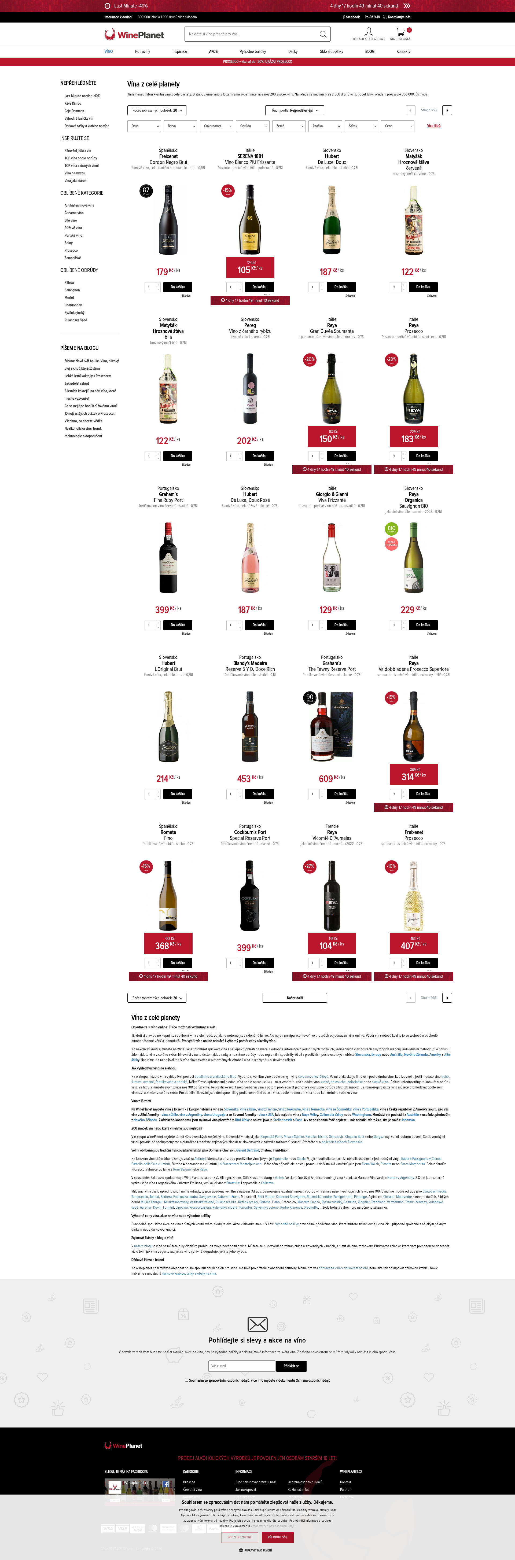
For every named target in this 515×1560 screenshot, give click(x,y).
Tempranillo (139, 1197)
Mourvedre (403, 1197)
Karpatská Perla (271, 1137)
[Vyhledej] (323, 34)
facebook (353, 17)
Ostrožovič (336, 1137)
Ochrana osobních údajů (313, 1380)
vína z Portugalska (365, 1109)
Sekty (69, 243)
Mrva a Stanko (294, 1137)
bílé (314, 1077)
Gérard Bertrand (247, 1150)
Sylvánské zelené (266, 1207)
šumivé (136, 1082)
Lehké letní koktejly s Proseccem (88, 376)
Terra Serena (182, 1169)
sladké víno (380, 1082)
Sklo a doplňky (331, 51)
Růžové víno (73, 228)
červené (304, 1077)
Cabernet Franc (228, 1197)
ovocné (148, 1082)
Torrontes (245, 1207)
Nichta (322, 1137)
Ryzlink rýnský (74, 313)
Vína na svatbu (75, 173)
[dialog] (257, 1527)
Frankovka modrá (185, 1197)
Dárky (293, 51)
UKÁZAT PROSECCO (278, 62)
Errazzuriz (233, 1183)
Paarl (298, 1120)
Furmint (168, 1207)
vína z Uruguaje (215, 1115)
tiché (445, 1077)
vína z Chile (170, 1115)
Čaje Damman (74, 111)
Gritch (279, 1178)
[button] (257, 1550)
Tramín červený (416, 1202)
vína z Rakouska (289, 1109)
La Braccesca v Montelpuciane (240, 1164)
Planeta (386, 1164)
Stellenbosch (282, 1120)
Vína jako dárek (75, 181)
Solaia (301, 1159)
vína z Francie (267, 1109)
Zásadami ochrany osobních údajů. (273, 1526)
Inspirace (179, 51)
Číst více (421, 94)
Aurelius (146, 1207)
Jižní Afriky (242, 1120)
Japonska (408, 1120)
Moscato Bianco (308, 1202)
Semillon (350, 1202)
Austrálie (396, 1055)
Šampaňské (73, 258)
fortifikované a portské (171, 1082)
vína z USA (266, 1115)
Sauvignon (72, 290)
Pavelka (311, 1137)
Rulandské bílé (226, 1202)
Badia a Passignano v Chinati (421, 1159)
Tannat (154, 1197)
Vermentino (395, 1202)
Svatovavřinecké (434, 1191)
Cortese (264, 1202)
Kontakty (403, 51)
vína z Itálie (248, 1109)
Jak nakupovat (246, 1490)
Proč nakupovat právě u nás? (256, 1482)
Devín (157, 1207)
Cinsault (389, 1197)
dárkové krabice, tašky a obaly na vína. (189, 1273)
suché (325, 1082)
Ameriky (435, 1055)
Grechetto (311, 1207)
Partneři (345, 1490)
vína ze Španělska (338, 1109)
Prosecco (71, 250)
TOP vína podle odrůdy (81, 158)
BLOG (369, 51)
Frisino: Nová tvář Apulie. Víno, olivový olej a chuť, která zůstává (92, 364)
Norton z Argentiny (400, 1178)
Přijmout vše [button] (278, 1537)
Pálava (69, 283)
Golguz (379, 1137)
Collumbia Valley (331, 1115)
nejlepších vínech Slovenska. (342, 1142)
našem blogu (143, 1246)
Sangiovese (207, 1197)
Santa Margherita (412, 1164)
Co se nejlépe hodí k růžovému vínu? (91, 406)
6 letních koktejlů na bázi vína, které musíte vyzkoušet (90, 394)
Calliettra (267, 1183)
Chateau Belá (354, 1137)
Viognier (364, 1202)
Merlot (69, 298)
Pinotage (360, 1197)
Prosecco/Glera (200, 1207)
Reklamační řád (299, 1490)
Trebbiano (378, 1202)
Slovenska (362, 1055)
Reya (203, 1169)
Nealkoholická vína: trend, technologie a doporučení (83, 432)
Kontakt (345, 1482)
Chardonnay (73, 305)
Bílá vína (189, 1482)
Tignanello (280, 1159)
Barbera (166, 1197)
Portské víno (73, 235)
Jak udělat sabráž (77, 383)
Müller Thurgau (152, 1202)
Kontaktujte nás (399, 17)
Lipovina (182, 1207)
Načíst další (295, 998)
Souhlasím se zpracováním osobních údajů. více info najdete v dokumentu (259, 1380)
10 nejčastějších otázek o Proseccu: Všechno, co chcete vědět (90, 417)
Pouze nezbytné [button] (240, 1537)
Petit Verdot (266, 1197)
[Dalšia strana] (447, 110)
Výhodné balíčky (253, 51)
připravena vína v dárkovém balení (343, 1268)
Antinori (200, 1159)
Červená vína (192, 1490)
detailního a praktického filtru (216, 1077)
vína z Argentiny (190, 1115)
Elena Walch (370, 1164)
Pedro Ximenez (291, 1207)
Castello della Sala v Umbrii (150, 1164)
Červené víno (74, 213)
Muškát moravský (176, 1202)
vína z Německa (313, 1109)
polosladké (355, 1082)
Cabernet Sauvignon (290, 1197)
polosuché (338, 1082)
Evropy (376, 1055)
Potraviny (142, 51)
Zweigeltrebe (342, 1197)
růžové (323, 1077)
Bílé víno (71, 220)
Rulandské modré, (320, 1197)
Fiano (276, 1202)
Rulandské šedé (76, 320)
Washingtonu (361, 1115)
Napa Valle (309, 1115)
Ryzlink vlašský (332, 1202)
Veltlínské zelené (202, 1202)
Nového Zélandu (416, 1055)
